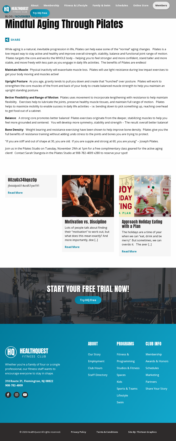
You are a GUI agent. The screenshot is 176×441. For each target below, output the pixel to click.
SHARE (15, 40)
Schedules (122, 5)
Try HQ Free (40, 13)
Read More (15, 193)
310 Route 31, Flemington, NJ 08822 (29, 381)
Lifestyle (122, 395)
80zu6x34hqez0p (22, 180)
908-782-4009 (14, 385)
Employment (96, 361)
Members (161, 5)
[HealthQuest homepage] (15, 9)
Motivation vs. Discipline (85, 222)
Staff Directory (97, 375)
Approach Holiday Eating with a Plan (142, 224)
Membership (51, 5)
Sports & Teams (127, 388)
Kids (119, 382)
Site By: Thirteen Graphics (142, 431)
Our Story (94, 354)
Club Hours (95, 368)
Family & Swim (101, 5)
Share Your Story (156, 388)
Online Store (140, 5)
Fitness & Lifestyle (75, 5)
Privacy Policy (78, 431)
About (34, 5)
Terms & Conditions (107, 431)
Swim (120, 402)
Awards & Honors (157, 361)
